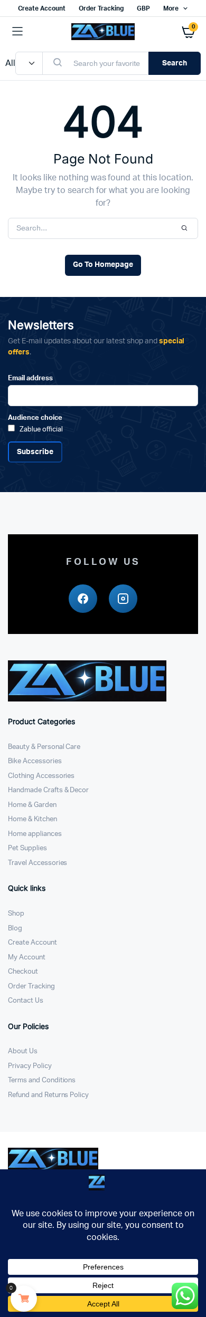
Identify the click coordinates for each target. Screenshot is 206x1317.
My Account (26, 957)
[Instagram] (123, 598)
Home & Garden (32, 805)
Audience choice (35, 418)
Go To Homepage (103, 264)
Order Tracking (101, 8)
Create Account (42, 8)
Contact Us (25, 1000)
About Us (23, 1051)
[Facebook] (83, 598)
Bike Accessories (35, 761)
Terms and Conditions (42, 1080)
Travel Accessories (37, 863)
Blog (15, 928)
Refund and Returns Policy (48, 1095)
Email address (30, 378)
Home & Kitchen (32, 819)
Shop (16, 913)
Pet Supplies (27, 848)
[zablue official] (103, 31)
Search (174, 63)
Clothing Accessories (41, 776)
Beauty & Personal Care (44, 747)
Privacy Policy (30, 1066)
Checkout (23, 971)
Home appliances (35, 834)
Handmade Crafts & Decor (48, 790)
